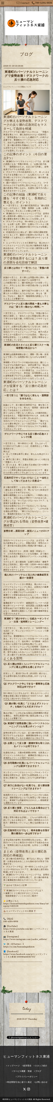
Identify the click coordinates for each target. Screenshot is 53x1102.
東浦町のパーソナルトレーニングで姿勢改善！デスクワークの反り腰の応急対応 (26, 75)
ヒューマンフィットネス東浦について (17, 87)
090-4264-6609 (43, 2)
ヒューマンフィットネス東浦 (26, 1056)
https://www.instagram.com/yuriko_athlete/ (25, 939)
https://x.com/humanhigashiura (18, 946)
